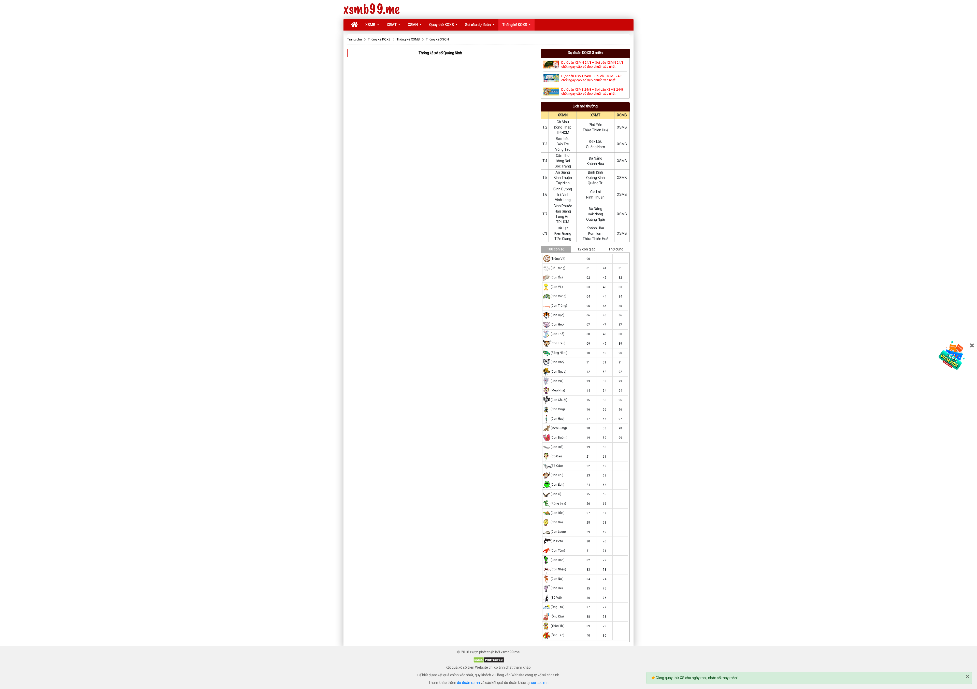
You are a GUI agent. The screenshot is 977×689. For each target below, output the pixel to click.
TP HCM (562, 133)
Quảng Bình (595, 178)
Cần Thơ (562, 155)
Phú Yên (595, 125)
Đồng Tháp (562, 127)
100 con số (555, 249)
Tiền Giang (562, 239)
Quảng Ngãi (595, 219)
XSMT (392, 25)
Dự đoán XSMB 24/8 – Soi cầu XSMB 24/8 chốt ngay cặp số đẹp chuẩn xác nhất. (592, 91)
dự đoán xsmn (468, 683)
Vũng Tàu (562, 149)
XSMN (413, 25)
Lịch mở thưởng (585, 106)
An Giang (562, 172)
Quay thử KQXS (442, 25)
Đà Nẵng (595, 158)
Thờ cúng (615, 249)
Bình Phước (563, 206)
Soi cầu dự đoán (478, 25)
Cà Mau (563, 122)
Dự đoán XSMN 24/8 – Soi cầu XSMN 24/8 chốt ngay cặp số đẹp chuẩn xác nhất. (592, 64)
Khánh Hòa (595, 164)
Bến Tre (563, 144)
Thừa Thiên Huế (595, 130)
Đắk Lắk (595, 141)
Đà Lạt (563, 228)
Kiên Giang (562, 233)
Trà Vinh (562, 194)
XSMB (370, 25)
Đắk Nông (595, 214)
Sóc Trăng (563, 166)
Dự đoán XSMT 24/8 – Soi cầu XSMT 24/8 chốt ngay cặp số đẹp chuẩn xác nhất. (591, 78)
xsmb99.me (371, 10)
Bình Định (595, 172)
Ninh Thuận (595, 197)
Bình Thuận (563, 178)
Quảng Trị (595, 183)
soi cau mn (540, 683)
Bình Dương (562, 189)
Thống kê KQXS (515, 25)
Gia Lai (595, 192)
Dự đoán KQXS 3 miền (585, 53)
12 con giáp (586, 249)
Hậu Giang (563, 211)
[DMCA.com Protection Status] (488, 660)
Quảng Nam (595, 147)
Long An (562, 217)
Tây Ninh (563, 183)
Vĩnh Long (563, 200)
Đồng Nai (563, 161)
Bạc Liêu (562, 139)
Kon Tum (595, 233)
